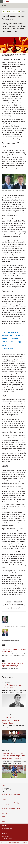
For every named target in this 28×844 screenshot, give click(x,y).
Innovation (6, 604)
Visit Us (10, 794)
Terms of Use (5, 833)
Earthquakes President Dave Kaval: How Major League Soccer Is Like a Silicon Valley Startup (14, 755)
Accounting (8, 601)
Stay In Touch (17, 794)
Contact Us (4, 794)
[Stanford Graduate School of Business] (7, 1)
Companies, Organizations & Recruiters (11, 808)
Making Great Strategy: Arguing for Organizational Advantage (14, 110)
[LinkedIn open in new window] (20, 803)
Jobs (3, 819)
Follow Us (4, 799)
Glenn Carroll (5, 624)
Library (3, 816)
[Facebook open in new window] (7, 803)
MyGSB (4, 821)
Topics (4, 6)
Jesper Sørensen (14, 83)
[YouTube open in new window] (16, 803)
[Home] (3, 785)
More (25, 842)
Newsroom (4, 813)
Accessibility (4, 825)
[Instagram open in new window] (11, 803)
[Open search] (26, 1)
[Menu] (1, 1)
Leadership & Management (11, 11)
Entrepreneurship (18, 601)
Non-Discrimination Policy (7, 828)
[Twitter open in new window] (3, 803)
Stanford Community (6, 811)
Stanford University (6, 836)
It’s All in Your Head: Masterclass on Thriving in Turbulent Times (11, 720)
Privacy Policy (5, 830)
